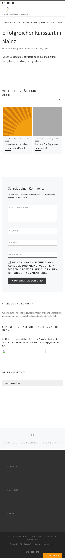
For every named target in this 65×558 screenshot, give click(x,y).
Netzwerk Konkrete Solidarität (30, 536)
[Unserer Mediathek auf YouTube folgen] (8, 3)
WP (21, 544)
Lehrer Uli (11, 49)
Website (15, 254)
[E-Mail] (13, 3)
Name (13, 230)
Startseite (6, 22)
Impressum (12, 466)
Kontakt (10, 513)
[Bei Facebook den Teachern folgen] (3, 3)
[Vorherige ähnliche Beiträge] (52, 99)
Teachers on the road (22, 22)
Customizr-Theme (47, 544)
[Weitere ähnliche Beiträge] (59, 99)
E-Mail (14, 242)
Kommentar (18, 207)
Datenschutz (12, 490)
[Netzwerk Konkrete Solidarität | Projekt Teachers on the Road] (10, 9)
